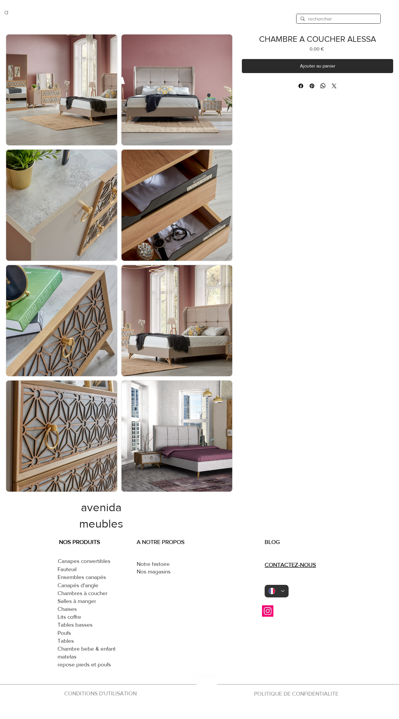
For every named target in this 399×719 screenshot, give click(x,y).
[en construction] (206, 709)
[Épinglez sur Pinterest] (311, 85)
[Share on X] (334, 85)
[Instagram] (267, 611)
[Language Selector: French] (277, 591)
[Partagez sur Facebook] (300, 85)
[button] (61, 90)
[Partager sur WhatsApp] (323, 85)
